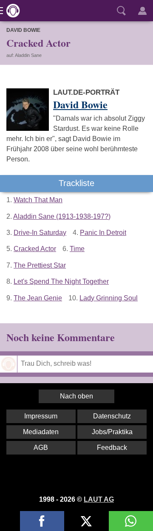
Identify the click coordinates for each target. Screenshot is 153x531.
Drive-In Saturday (40, 232)
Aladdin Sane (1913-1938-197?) (61, 216)
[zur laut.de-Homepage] (10, 10)
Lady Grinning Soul (108, 298)
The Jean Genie (38, 298)
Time (77, 248)
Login (142, 10)
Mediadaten (41, 431)
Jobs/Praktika (112, 431)
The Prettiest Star (40, 265)
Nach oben (76, 396)
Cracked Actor (35, 248)
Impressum (40, 416)
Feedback (112, 447)
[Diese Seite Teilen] (42, 521)
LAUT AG (99, 499)
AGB (41, 447)
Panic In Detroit (103, 232)
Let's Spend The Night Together (61, 281)
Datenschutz (112, 416)
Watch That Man (38, 199)
